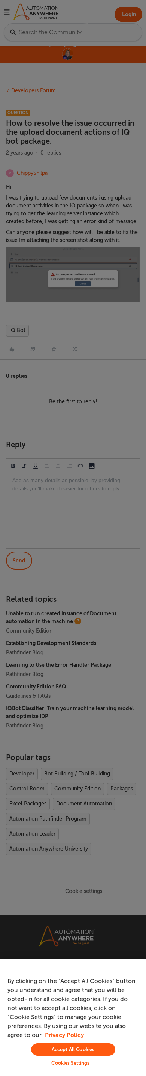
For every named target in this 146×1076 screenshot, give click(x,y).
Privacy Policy (64, 1035)
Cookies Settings (70, 1063)
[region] (73, 1017)
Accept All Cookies (73, 1049)
